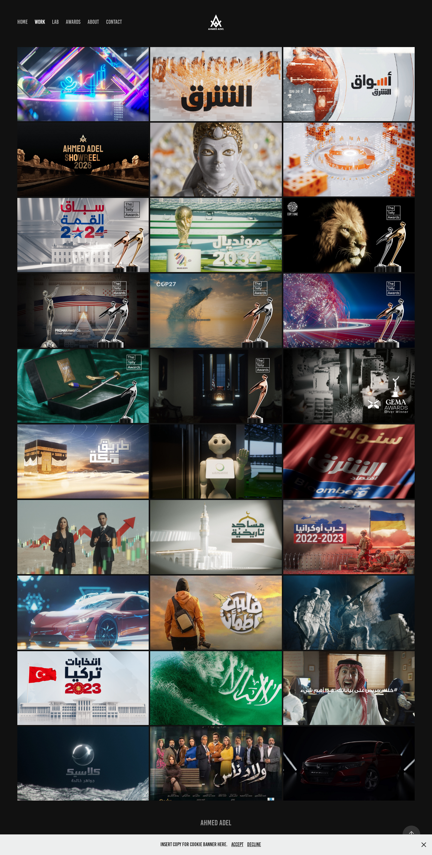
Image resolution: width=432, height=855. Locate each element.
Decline (254, 844)
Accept (237, 844)
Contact (114, 22)
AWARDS (73, 22)
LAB (55, 22)
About (93, 22)
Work (40, 22)
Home (22, 22)
